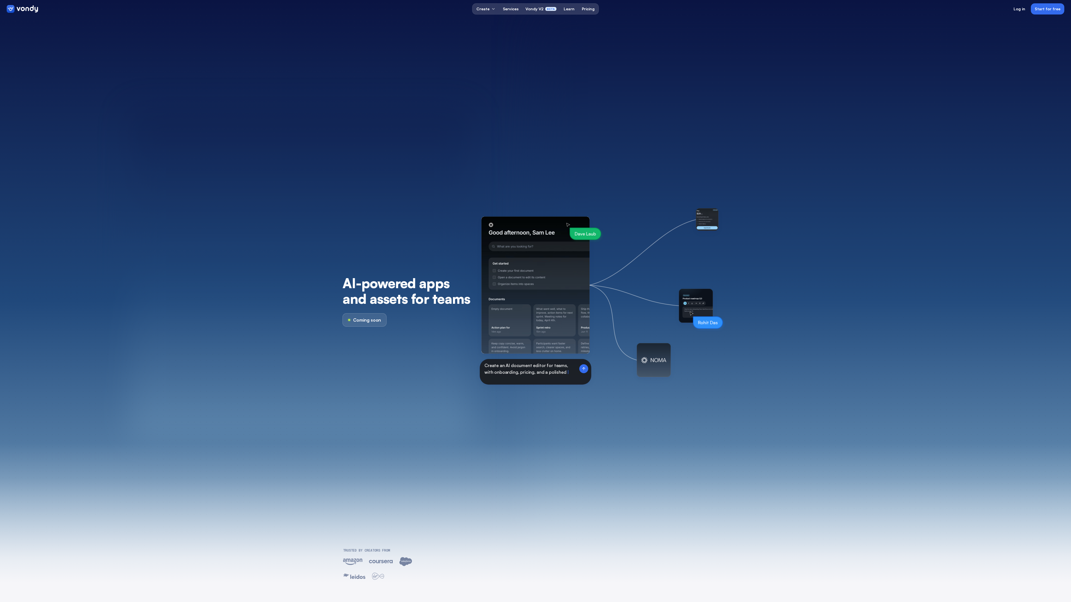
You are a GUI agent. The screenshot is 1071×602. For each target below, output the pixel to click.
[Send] (583, 366)
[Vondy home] (22, 9)
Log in (1019, 8)
